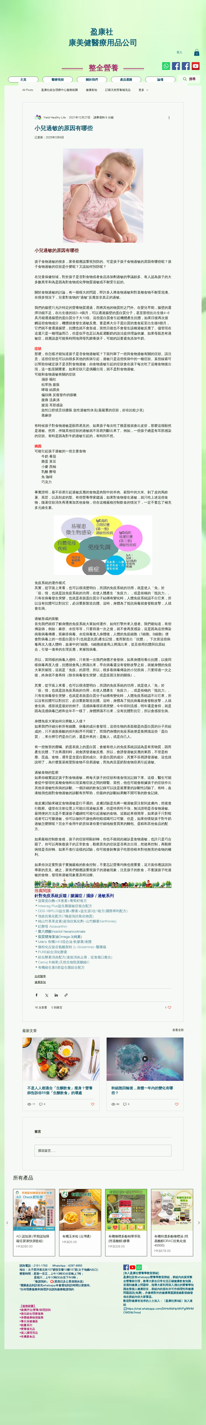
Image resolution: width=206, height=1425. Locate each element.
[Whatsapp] (166, 66)
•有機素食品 (27, 1336)
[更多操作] (169, 117)
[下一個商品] (199, 1222)
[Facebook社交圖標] (176, 66)
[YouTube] (196, 66)
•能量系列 (26, 1325)
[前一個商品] (7, 1222)
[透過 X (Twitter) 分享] (46, 995)
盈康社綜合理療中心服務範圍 (59, 90)
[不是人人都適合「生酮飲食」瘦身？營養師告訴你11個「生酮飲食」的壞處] (61, 1059)
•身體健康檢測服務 (31, 1317)
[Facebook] (186, 66)
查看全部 (178, 1030)
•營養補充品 (28, 1329)
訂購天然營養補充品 (118, 90)
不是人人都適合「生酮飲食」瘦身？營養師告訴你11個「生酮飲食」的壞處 (60, 1090)
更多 (141, 90)
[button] (197, 52)
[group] (103, 1223)
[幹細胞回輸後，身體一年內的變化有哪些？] (145, 1059)
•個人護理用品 (30, 1333)
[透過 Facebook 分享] (36, 995)
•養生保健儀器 (30, 1321)
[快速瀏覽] (34, 1210)
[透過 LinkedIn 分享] (56, 995)
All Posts (27, 90)
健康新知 (91, 90)
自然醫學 (40, 976)
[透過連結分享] (66, 995)
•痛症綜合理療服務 (33, 1313)
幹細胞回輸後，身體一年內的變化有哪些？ (142, 1090)
